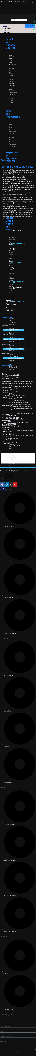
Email (2, 1031)
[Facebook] (2, 484)
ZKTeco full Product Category (8, 31)
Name (2, 1021)
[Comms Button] (34, 28)
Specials (9, 478)
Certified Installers (9, 475)
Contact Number (5, 1036)
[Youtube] (15, 484)
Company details (5, 1026)
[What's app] (34, 23)
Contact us (8, 482)
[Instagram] (11, 484)
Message (3, 1041)
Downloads (10, 297)
